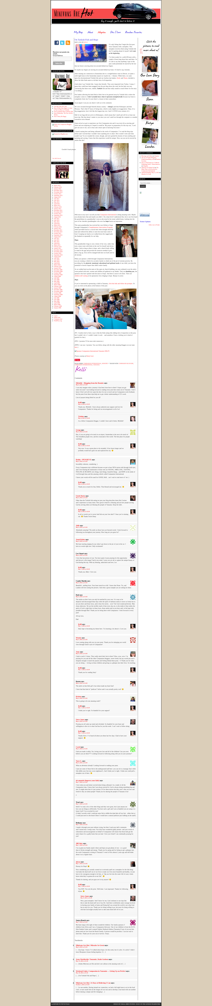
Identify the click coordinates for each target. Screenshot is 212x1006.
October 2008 (57, 293)
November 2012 (58, 212)
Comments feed (58, 319)
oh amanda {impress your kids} (87, 780)
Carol (78, 747)
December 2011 (58, 230)
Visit (56, 158)
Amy (78, 652)
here (76, 347)
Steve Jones (80, 720)
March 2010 (57, 265)
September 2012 (58, 215)
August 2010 (57, 256)
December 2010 (58, 250)
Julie (77, 525)
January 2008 (57, 308)
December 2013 (58, 190)
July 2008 (56, 298)
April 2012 (57, 223)
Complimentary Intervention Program (101, 227)
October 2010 (57, 253)
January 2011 (57, 248)
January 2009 (57, 288)
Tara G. (79, 761)
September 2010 (58, 255)
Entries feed (57, 317)
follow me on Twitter (154, 225)
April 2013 (57, 204)
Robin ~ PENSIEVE (83, 460)
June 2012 (56, 220)
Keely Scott (90, 356)
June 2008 (56, 299)
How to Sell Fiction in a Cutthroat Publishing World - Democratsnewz (150, 163)
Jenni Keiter (80, 539)
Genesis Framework (153, 1004)
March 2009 (57, 284)
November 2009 (58, 271)
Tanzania (96, 364)
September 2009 (58, 275)
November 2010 (58, 251)
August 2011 (57, 237)
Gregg (78, 430)
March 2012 (57, 225)
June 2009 (56, 280)
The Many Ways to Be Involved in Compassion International (149, 169)
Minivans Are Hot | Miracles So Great (90, 945)
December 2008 (58, 289)
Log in (55, 316)
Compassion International (108, 215)
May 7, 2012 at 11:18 (84, 569)
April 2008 (57, 303)
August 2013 (57, 197)
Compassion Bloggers (126, 363)
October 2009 (57, 273)
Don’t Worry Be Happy (60, 116)
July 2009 (56, 278)
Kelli (86, 42)
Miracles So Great (146, 174)
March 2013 (57, 205)
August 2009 (57, 276)
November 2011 (58, 232)
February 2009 (58, 286)
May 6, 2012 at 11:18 (81, 384)
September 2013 (58, 195)
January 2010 (57, 268)
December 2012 (58, 210)
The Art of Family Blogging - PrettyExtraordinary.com (149, 158)
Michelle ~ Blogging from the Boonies (90, 383)
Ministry (105, 363)
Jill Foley (79, 843)
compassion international (84, 364)
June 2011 (56, 240)
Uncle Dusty (80, 496)
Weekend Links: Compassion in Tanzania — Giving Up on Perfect (100, 971)
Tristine (81, 416)
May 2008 (56, 301)
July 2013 (56, 199)
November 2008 (58, 291)
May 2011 (56, 242)
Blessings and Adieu (146, 156)
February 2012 (58, 227)
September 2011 (58, 235)
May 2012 (56, 222)
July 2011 (56, 238)
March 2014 (57, 185)
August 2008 (57, 296)
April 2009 (57, 283)
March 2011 (57, 245)
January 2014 (57, 189)
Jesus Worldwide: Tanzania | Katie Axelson (92, 959)
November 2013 (58, 192)
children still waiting (81, 276)
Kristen (78, 696)
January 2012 (57, 228)
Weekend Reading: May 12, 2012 (150, 172)
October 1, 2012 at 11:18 (82, 984)
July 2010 (56, 258)
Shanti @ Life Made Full (147, 167)
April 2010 (57, 263)
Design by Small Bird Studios (124, 1004)
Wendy (78, 638)
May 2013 (56, 202)
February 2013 (58, 207)
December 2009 (58, 270)
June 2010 (56, 260)
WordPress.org (58, 321)
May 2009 (56, 281)
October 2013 (57, 194)
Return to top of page (61, 1004)
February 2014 (58, 187)
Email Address (58, 55)
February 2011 (58, 246)
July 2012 (56, 218)
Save (78, 360)
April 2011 (57, 243)
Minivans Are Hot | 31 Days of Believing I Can (93, 983)
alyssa (78, 862)
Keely (118, 78)
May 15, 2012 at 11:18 (82, 961)
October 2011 (57, 233)
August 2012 (57, 217)
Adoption (156, 156)
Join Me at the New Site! (60, 106)
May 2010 (56, 261)
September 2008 (58, 294)
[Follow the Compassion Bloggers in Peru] (62, 126)
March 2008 (57, 304)
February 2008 (58, 306)
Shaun (125, 78)
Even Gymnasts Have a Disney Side (63, 111)
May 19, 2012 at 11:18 (82, 972)
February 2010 (58, 266)
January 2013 (57, 208)
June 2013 (56, 200)
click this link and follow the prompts (120, 283)
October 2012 (57, 213)
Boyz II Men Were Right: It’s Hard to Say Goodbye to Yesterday (63, 109)
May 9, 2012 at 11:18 (86, 898)
